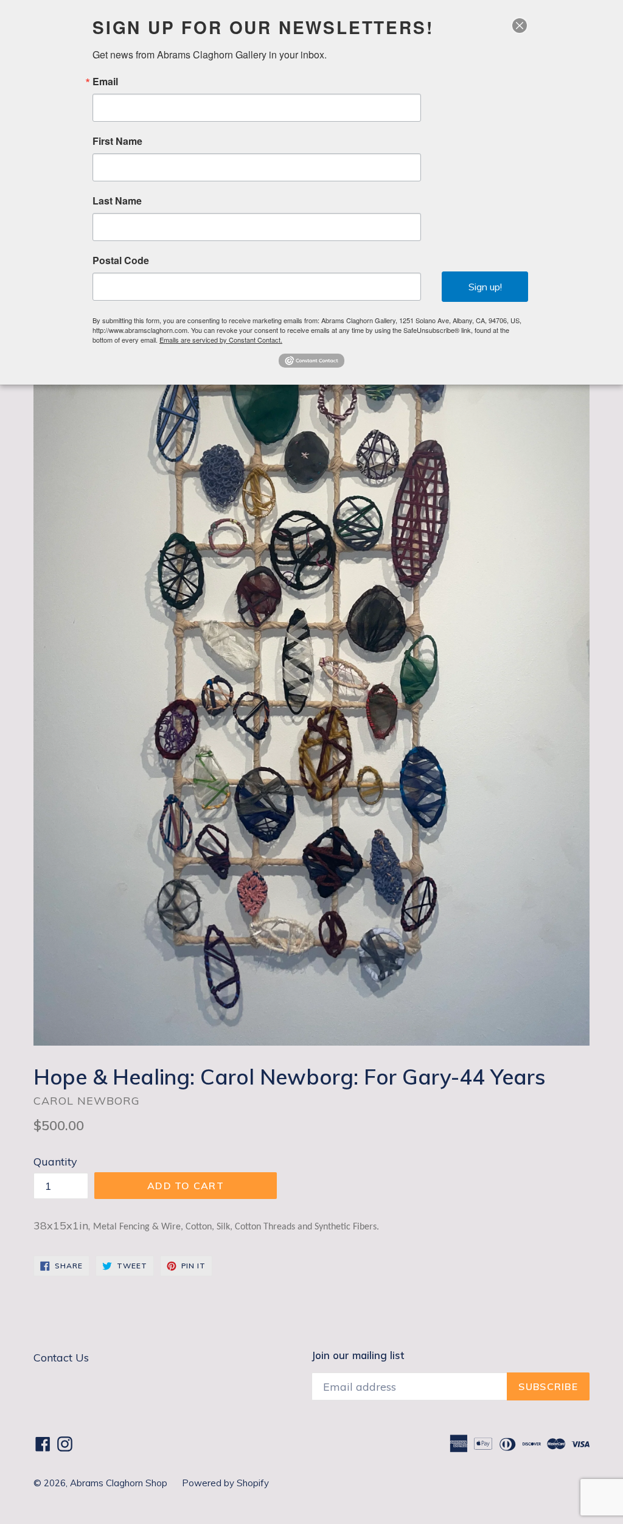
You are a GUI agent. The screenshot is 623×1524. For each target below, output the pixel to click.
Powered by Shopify (225, 1483)
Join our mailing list (358, 1355)
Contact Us (61, 1358)
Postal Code (120, 260)
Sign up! (485, 287)
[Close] (519, 25)
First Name (117, 141)
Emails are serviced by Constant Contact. (220, 339)
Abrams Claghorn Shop (120, 1483)
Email (105, 81)
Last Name (117, 201)
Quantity (55, 1162)
